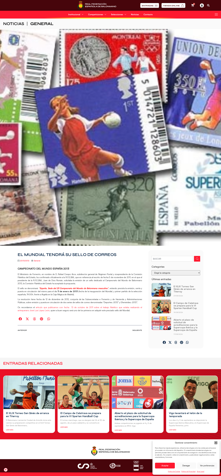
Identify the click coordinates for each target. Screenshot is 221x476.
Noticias (135, 14)
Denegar (186, 465)
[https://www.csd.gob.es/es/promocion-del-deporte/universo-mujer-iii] (115, 466)
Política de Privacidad (188, 471)
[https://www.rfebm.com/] (97, 5)
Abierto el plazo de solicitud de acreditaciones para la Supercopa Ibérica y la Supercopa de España (185, 324)
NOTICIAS (13, 23)
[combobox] (172, 259)
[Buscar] (197, 259)
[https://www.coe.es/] (138, 466)
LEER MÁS (9, 430)
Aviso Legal (200, 471)
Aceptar (165, 465)
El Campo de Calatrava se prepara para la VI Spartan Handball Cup (186, 305)
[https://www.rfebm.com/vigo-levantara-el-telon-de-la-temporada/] (192, 392)
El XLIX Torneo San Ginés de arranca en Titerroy (184, 289)
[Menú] (216, 14)
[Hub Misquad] (202, 5)
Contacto (148, 14)
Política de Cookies (174, 471)
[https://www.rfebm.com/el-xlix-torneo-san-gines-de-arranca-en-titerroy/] (161, 291)
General (41, 23)
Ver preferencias (207, 465)
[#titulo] (6, 470)
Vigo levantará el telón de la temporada (185, 414)
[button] (216, 442)
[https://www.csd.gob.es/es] (87, 466)
